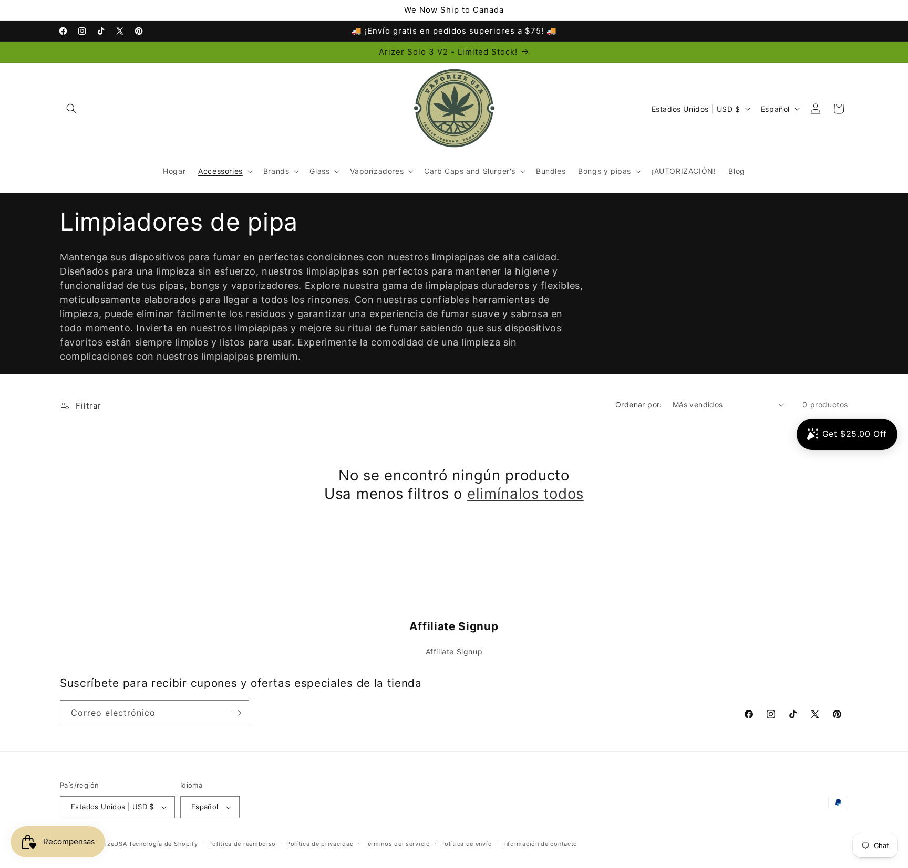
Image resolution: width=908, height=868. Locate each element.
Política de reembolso (242, 844)
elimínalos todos (525, 494)
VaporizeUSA (107, 844)
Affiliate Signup (454, 651)
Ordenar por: (638, 404)
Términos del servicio (397, 844)
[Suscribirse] (237, 712)
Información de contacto (539, 844)
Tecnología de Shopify (163, 844)
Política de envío (466, 844)
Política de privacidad (320, 844)
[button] (71, 108)
